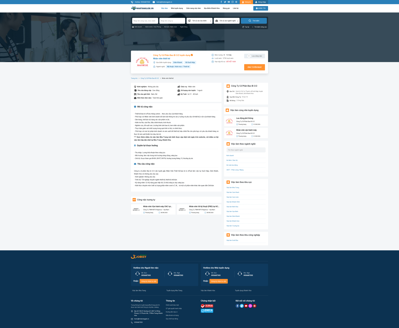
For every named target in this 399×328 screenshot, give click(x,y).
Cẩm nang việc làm (193, 8)
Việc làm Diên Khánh (233, 216)
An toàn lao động (232, 165)
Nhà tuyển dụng (177, 8)
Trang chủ (134, 78)
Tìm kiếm (256, 21)
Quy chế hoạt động (172, 319)
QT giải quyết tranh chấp (174, 308)
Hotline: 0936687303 (142, 2)
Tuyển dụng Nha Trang (174, 291)
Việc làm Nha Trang (233, 187)
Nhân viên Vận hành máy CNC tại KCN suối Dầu (157, 206)
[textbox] (199, 21)
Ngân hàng (183, 27)
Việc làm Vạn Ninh (232, 211)
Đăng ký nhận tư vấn (148, 281)
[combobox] (199, 21)
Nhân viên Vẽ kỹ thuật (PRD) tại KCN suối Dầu (204, 206)
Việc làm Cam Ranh (233, 192)
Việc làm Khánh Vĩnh (233, 202)
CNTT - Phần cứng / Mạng (235, 170)
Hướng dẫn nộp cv (172, 312)
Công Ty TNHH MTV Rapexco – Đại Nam (156, 210)
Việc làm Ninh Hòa (232, 207)
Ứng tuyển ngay (255, 67)
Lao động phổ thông (244, 118)
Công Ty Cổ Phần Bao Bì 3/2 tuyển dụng (172, 55)
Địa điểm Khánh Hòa (212, 8)
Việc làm (164, 8)
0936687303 (138, 322)
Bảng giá (226, 8)
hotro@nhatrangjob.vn (164, 2)
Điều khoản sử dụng (172, 315)
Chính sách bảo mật (172, 305)
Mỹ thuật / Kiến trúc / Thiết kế (178, 67)
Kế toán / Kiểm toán (170, 27)
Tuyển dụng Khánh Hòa (243, 291)
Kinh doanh (138, 27)
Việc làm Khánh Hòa (208, 291)
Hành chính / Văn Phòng (153, 27)
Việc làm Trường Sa (233, 226)
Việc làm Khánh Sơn (233, 221)
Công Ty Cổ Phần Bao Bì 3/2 (150, 78)
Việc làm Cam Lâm (233, 197)
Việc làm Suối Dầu (232, 240)
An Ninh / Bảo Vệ (232, 160)
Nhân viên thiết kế (161, 58)
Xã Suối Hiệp (190, 62)
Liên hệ (235, 8)
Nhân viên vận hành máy (246, 130)
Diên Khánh (177, 62)
